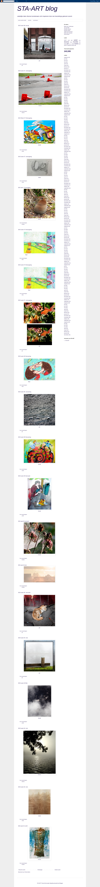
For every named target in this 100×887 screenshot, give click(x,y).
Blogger (61, 883)
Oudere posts (57, 869)
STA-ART (67, 340)
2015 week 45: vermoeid (24, 592)
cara (79, 40)
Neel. (23, 259)
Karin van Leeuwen (68, 33)
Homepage (40, 869)
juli (64, 59)
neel (79, 43)
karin (73, 43)
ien (79, 42)
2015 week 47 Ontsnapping (25, 229)
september (66, 74)
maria (23, 182)
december (66, 70)
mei (65, 62)
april (65, 63)
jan (22, 65)
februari (65, 66)
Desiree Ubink (67, 30)
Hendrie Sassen (67, 29)
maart (65, 65)
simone (72, 45)
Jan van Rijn (66, 27)
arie (71, 40)
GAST (65, 40)
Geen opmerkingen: (23, 64)
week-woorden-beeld (22, 20)
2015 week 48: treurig (23, 25)
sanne (69, 45)
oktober (65, 73)
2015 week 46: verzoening (24, 391)
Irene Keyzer (66, 34)
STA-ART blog (37, 8)
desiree (23, 112)
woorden (29, 20)
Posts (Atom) (27, 872)
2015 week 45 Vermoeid (24, 476)
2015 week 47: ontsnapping (25, 70)
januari (65, 68)
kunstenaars (35, 20)
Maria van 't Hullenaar (68, 26)
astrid (23, 151)
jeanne (70, 43)
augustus (66, 57)
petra (65, 45)
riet (67, 45)
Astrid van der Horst (68, 31)
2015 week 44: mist (23, 637)
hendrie (23, 224)
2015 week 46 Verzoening (24, 356)
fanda (71, 42)
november (66, 71)
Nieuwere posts (22, 869)
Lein (69, 40)
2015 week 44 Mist (22, 683)
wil (75, 45)
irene (65, 43)
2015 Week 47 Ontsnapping (25, 118)
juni (65, 60)
